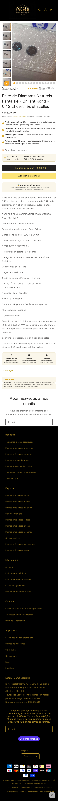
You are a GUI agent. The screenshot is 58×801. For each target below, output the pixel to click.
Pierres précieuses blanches (18, 532)
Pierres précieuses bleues (17, 501)
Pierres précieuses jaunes (17, 526)
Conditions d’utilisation (42, 787)
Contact (9, 567)
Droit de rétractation (15, 621)
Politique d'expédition (15, 573)
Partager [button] (9, 370)
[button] (5, 10)
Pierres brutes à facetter (17, 460)
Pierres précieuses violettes (18, 507)
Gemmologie (11, 656)
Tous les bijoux (12, 478)
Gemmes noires (12, 538)
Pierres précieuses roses (17, 550)
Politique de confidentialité (18, 591)
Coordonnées (32, 792)
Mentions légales (47, 792)
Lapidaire (9, 668)
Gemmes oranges (13, 514)
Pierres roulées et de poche (18, 466)
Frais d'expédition (19, 116)
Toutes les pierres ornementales (20, 472)
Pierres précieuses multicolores (20, 544)
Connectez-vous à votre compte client (23, 608)
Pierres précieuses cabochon (19, 454)
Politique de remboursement (18, 579)
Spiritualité (10, 650)
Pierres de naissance (15, 644)
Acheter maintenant (29, 175)
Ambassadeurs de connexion (19, 614)
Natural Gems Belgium (19, 780)
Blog (7, 662)
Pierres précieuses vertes (17, 495)
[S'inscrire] (49, 422)
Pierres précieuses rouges (17, 520)
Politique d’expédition (15, 792)
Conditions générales (15, 585)
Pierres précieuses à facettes (19, 448)
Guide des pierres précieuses (19, 637)
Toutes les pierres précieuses (19, 442)
